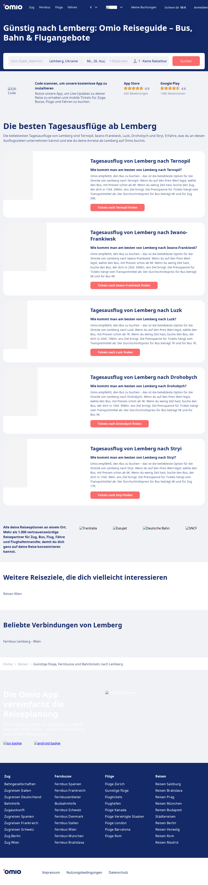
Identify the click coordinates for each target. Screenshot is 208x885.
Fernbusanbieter (68, 797)
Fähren (72, 7)
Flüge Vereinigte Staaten (124, 816)
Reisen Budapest (168, 810)
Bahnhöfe (12, 803)
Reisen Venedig (167, 829)
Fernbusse (63, 776)
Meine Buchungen (143, 7)
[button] (96, 61)
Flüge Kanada (116, 810)
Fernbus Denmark (69, 816)
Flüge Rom (113, 836)
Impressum (51, 872)
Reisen (23, 664)
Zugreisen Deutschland (22, 797)
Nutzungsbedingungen (84, 872)
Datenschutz (118, 872)
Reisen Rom (164, 836)
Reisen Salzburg (168, 784)
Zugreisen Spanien (19, 816)
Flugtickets (113, 797)
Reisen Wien (12, 593)
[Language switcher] (114, 7)
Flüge (59, 7)
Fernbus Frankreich (70, 790)
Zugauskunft (14, 810)
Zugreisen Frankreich (21, 823)
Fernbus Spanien (68, 784)
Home (8, 664)
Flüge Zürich (115, 784)
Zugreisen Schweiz (19, 829)
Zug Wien (11, 842)
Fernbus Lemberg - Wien (22, 641)
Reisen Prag (164, 797)
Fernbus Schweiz (68, 810)
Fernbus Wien (66, 829)
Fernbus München (69, 836)
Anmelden (201, 7)
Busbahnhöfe (65, 803)
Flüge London (116, 823)
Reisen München (168, 803)
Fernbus (44, 7)
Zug (31, 7)
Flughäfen (113, 803)
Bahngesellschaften (20, 784)
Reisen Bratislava (168, 790)
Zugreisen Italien (17, 790)
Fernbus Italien (67, 823)
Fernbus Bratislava (69, 842)
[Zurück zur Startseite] (16, 7)
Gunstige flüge (117, 790)
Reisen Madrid (166, 842)
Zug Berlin (12, 836)
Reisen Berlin (165, 823)
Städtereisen (165, 816)
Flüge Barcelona (118, 829)
